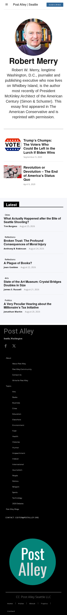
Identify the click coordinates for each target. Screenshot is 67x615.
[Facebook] (5, 346)
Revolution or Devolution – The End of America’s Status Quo (40, 173)
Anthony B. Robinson (15, 248)
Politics (8, 300)
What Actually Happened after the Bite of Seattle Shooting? (32, 220)
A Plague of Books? (18, 263)
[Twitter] (14, 346)
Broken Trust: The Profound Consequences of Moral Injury (25, 242)
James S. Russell (12, 289)
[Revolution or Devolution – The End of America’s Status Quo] (13, 171)
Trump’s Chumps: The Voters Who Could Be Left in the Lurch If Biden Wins (39, 146)
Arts (7, 278)
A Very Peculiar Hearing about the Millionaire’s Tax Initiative (27, 305)
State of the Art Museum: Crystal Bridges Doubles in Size (32, 283)
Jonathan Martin (13, 311)
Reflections (10, 237)
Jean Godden (11, 267)
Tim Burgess (10, 226)
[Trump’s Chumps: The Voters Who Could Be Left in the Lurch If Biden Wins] (13, 144)
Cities (7, 215)
